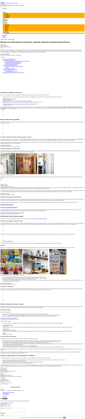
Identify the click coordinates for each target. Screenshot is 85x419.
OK (64, 417)
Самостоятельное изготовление (11, 71)
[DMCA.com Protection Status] (3, 398)
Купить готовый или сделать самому (10, 69)
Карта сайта (5, 35)
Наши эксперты (6, 394)
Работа (4, 37)
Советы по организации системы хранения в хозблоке (13, 72)
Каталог (4, 36)
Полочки (7, 67)
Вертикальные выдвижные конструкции (13, 63)
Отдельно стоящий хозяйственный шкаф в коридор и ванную (17, 61)
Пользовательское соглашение (9, 392)
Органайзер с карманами (10, 68)
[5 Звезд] (20, 376)
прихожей (31, 151)
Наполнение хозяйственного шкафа (10, 65)
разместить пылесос (4, 143)
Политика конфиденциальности (6, 402)
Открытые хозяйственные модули (11, 64)
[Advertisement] (10, 82)
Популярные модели (9, 70)
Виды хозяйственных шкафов (9, 60)
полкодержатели (33, 345)
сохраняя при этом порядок (41, 218)
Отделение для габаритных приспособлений (14, 66)
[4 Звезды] (15, 376)
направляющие (61, 348)
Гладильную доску (6, 102)
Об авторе (2, 374)
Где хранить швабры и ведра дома (9, 59)
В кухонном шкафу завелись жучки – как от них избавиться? (12, 5)
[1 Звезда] (2, 376)
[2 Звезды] (7, 376)
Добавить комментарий (16, 387)
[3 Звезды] (11, 376)
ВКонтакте (5, 8)
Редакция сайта (6, 393)
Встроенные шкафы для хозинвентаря (12, 62)
